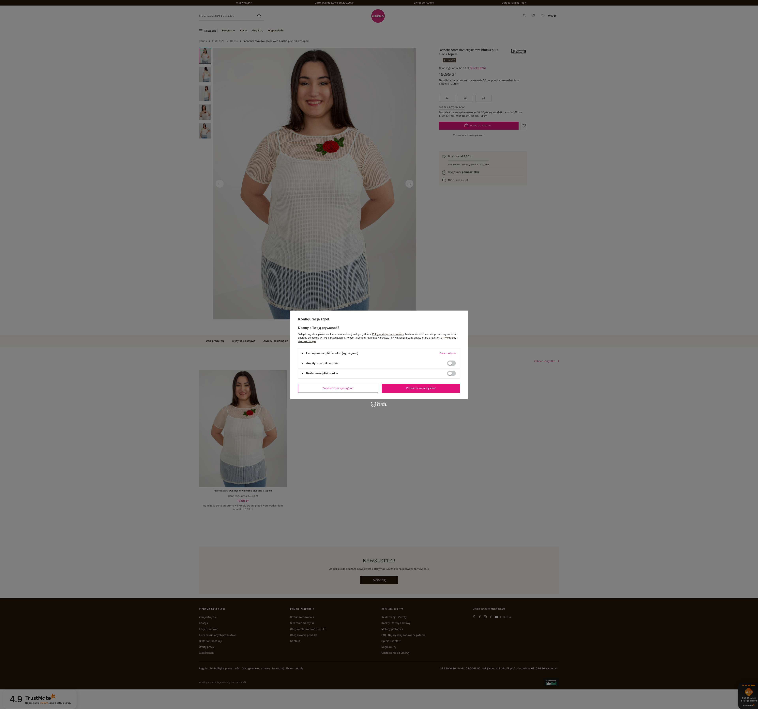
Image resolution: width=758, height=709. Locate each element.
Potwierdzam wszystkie (420, 388)
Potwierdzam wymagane (338, 388)
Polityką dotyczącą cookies (388, 333)
